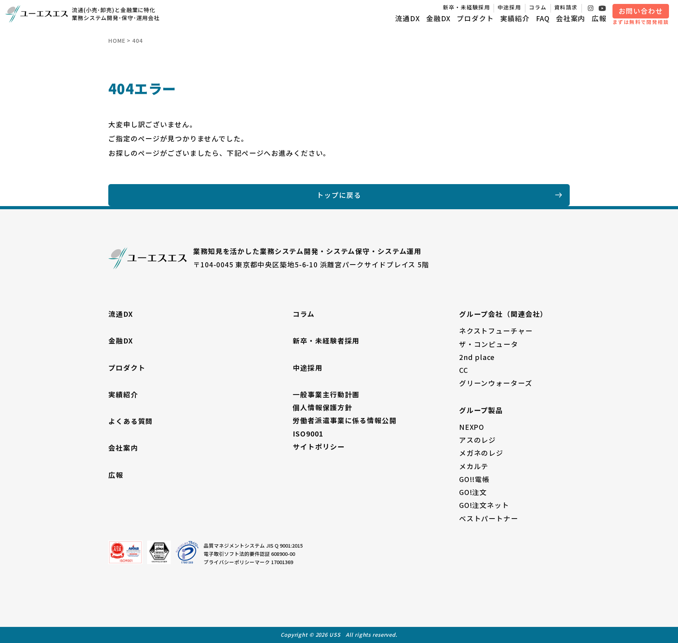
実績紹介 (515, 18)
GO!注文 (473, 492)
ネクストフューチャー (496, 331)
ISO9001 (308, 433)
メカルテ (474, 466)
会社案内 (571, 18)
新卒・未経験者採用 (326, 340)
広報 (599, 18)
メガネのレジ (481, 453)
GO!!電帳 (474, 479)
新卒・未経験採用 (466, 7)
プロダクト (475, 18)
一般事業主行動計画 (326, 394)
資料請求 (566, 7)
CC (463, 370)
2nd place (477, 357)
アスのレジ (477, 440)
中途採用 (509, 7)
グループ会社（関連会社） (503, 314)
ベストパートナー (488, 518)
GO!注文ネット (484, 505)
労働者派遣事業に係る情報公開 (344, 420)
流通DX (407, 18)
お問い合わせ (640, 11)
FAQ (543, 18)
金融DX (438, 18)
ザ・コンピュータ (488, 344)
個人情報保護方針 (322, 407)
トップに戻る (339, 195)
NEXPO (471, 427)
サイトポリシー (318, 446)
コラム (538, 7)
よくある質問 (130, 421)
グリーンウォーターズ (495, 383)
